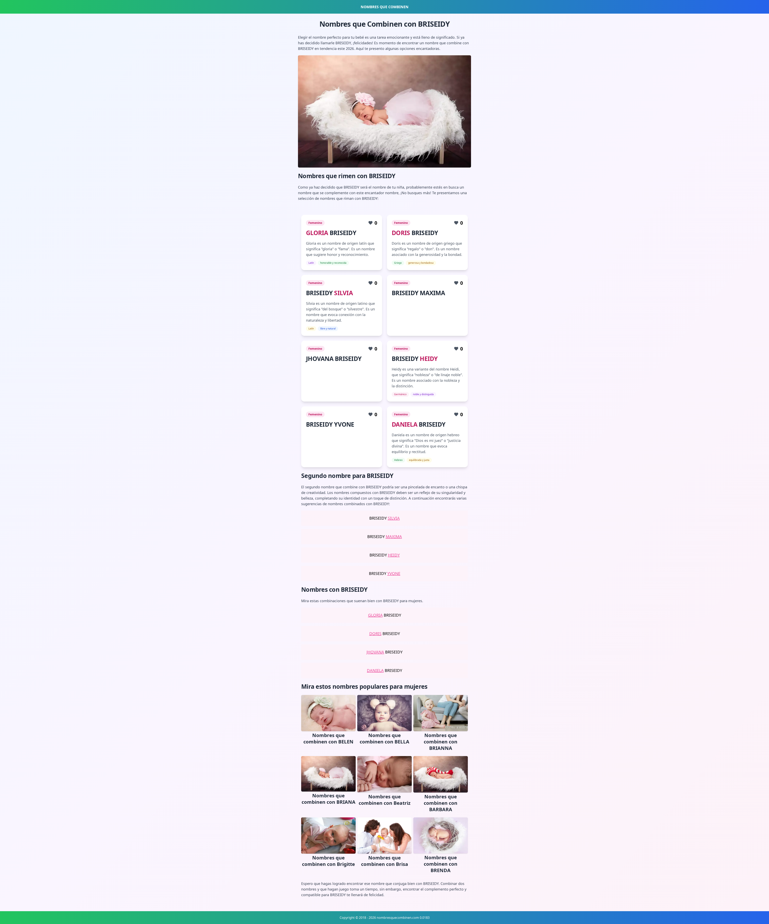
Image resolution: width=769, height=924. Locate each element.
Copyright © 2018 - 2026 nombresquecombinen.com (379, 917)
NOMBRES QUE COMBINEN (385, 6)
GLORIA (317, 233)
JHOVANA (375, 652)
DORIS (401, 233)
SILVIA (343, 293)
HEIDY (429, 358)
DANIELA (404, 424)
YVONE (393, 573)
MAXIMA (394, 536)
